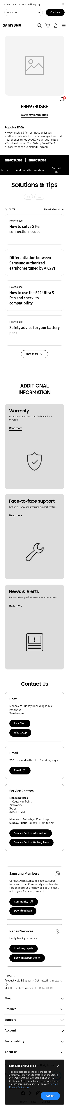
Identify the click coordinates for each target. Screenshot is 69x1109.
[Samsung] (11, 25)
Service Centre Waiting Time (31, 842)
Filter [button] (11, 209)
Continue (55, 12)
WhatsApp (20, 732)
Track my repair (23, 948)
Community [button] (21, 901)
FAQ (39, 197)
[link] (62, 99)
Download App (23, 910)
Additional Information (30, 170)
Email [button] (17, 770)
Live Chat (20, 723)
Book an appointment (27, 957)
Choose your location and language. (23, 4)
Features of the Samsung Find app (27, 147)
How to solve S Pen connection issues (29, 132)
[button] (34, 229)
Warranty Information (34, 115)
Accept (50, 1095)
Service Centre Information (30, 833)
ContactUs (56, 170)
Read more (15, 428)
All (28, 197)
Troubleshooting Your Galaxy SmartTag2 (30, 143)
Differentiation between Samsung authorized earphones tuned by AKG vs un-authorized (34, 138)
